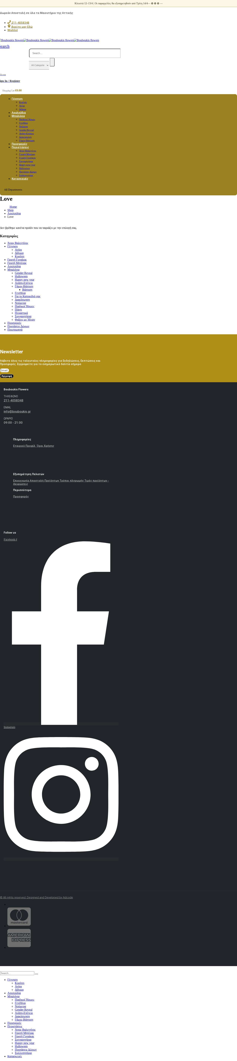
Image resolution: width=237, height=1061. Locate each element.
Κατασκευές (20, 178)
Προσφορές (14, 322)
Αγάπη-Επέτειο (26, 133)
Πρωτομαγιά (14, 329)
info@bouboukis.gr (17, 411)
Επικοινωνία (21, 480)
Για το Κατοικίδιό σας (27, 296)
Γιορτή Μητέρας (27, 154)
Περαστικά (21, 313)
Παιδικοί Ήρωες (27, 119)
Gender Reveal (26, 130)
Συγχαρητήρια (26, 161)
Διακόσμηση (25, 137)
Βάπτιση (27, 289)
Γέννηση (17, 98)
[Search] (52, 62)
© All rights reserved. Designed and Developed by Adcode (36, 897)
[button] (2, 969)
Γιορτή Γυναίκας (27, 157)
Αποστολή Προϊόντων (45, 480)
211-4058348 (13, 400)
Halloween (24, 168)
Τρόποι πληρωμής (72, 480)
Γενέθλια (23, 123)
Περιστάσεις (20, 147)
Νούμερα (23, 126)
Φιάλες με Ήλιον (25, 319)
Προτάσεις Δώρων (28, 171)
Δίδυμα (19, 253)
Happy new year (27, 164)
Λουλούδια (14, 266)
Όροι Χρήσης (45, 446)
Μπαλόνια (18, 116)
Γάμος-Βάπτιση (24, 286)
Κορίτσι (23, 102)
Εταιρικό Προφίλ (25, 446)
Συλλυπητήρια (23, 1053)
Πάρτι (18, 309)
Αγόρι (22, 105)
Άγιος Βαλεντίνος (27, 150)
